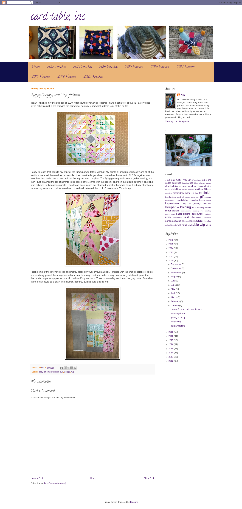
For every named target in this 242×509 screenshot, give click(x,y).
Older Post (149, 478)
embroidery (178, 193)
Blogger (134, 502)
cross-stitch (170, 189)
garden (187, 197)
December (176, 264)
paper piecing (183, 214)
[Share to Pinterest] (75, 368)
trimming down (178, 313)
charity (168, 186)
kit (178, 207)
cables (208, 183)
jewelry (197, 203)
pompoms (177, 217)
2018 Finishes (41, 77)
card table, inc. (58, 17)
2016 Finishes (160, 67)
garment (195, 197)
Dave (178, 189)
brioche (202, 183)
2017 (171, 340)
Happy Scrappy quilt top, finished (186, 309)
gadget (180, 197)
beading (185, 183)
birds (196, 183)
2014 (171, 352)
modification (172, 210)
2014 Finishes (108, 67)
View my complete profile (177, 121)
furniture (172, 197)
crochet (197, 186)
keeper (170, 207)
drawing (168, 193)
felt (200, 193)
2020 (171, 260)
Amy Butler (188, 180)
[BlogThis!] (65, 368)
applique (197, 180)
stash (200, 220)
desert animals (188, 189)
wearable (192, 224)
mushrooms (186, 211)
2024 (171, 248)
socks (193, 221)
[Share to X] (68, 368)
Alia (183, 95)
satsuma (207, 217)
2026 (171, 240)
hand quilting (170, 200)
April (173, 293)
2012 (171, 361)
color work (187, 186)
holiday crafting (178, 326)
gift (45, 372)
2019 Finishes (66, 77)
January (175, 305)
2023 (171, 252)
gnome (208, 197)
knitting (185, 207)
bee (191, 183)
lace (194, 207)
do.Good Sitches (203, 189)
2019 (171, 332)
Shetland (186, 221)
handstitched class (186, 200)
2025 (171, 244)
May (173, 289)
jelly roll (187, 203)
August (174, 276)
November (176, 268)
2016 (171, 344)
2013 (171, 357)
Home (36, 67)
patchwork (197, 213)
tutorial (174, 225)
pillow (168, 217)
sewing (177, 220)
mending (200, 208)
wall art (181, 225)
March (174, 297)
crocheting (206, 186)
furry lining (176, 321)
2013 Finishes (82, 67)
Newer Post (37, 478)
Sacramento (197, 217)
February (175, 301)
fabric (187, 193)
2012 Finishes (56, 67)
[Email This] (61, 368)
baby (41, 372)
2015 (171, 348)
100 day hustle (174, 180)
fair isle (195, 193)
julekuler (207, 203)
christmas (176, 186)
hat (196, 200)
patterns (208, 214)
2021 (171, 256)
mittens (208, 207)
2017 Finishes (186, 67)
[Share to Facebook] (71, 368)
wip (72, 372)
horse (208, 200)
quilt (61, 372)
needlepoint (197, 211)
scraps (67, 372)
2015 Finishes (134, 67)
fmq (166, 197)
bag (179, 183)
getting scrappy (178, 317)
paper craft (170, 214)
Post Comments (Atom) (55, 483)
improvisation (53, 372)
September (176, 272)
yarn (208, 224)
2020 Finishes (93, 77)
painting (208, 211)
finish (207, 192)
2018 (171, 336)
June (173, 285)
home (202, 200)
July (173, 281)
